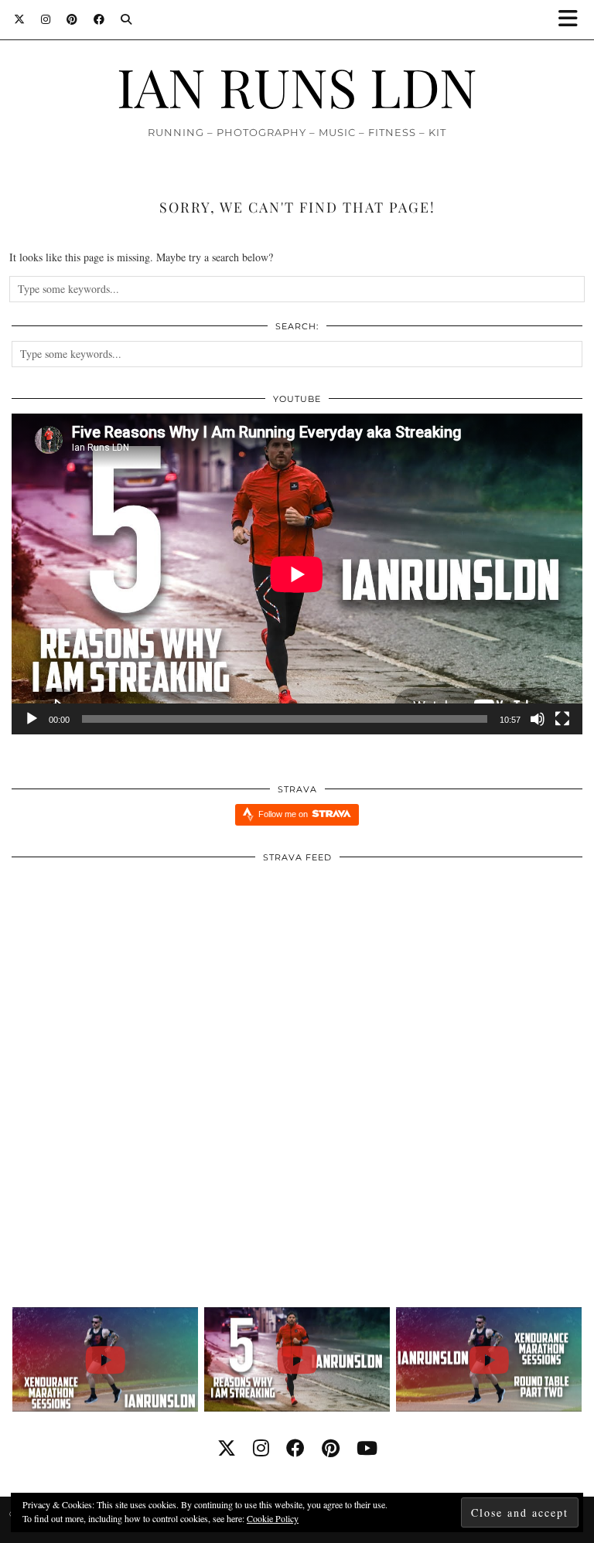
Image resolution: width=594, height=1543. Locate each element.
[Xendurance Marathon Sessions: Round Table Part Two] (489, 1359)
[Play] (31, 719)
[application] (297, 574)
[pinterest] (331, 1448)
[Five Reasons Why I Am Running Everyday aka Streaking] (297, 1359)
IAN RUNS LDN (297, 85)
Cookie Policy (273, 1518)
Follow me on (284, 814)
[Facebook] (99, 19)
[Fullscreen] (562, 719)
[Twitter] (20, 19)
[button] (573, 19)
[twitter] (226, 1448)
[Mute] (537, 719)
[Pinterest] (72, 19)
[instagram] (261, 1448)
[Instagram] (46, 19)
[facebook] (295, 1448)
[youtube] (367, 1448)
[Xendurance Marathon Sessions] (105, 1359)
